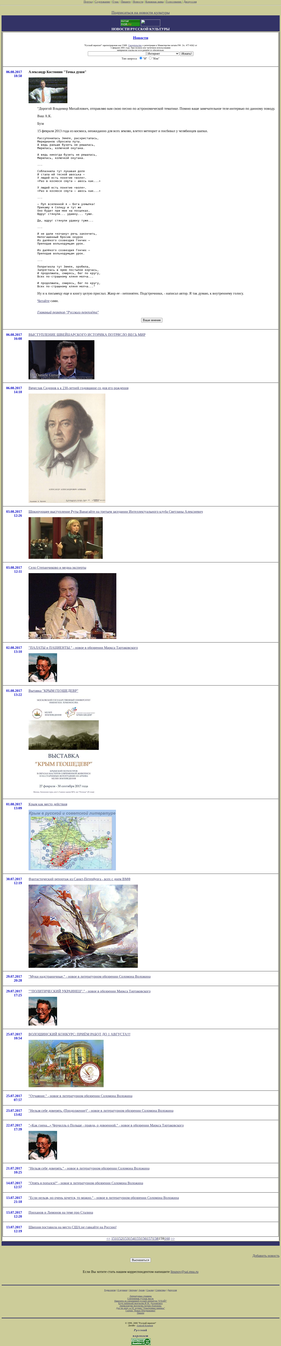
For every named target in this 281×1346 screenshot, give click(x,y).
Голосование (174, 1)
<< (108, 1238)
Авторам (133, 1290)
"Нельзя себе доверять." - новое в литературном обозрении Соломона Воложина (89, 1168)
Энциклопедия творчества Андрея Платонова (140, 1306)
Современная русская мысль (140, 1298)
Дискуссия (190, 1)
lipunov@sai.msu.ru (184, 1272)
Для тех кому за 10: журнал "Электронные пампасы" (140, 1308)
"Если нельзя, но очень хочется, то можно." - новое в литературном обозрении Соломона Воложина (104, 1198)
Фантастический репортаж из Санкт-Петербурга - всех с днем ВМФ (80, 879)
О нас (115, 1)
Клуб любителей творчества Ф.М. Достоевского (140, 1303)
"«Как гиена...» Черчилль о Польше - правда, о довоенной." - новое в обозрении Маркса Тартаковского (106, 1125)
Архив (142, 1290)
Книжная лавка (154, 1)
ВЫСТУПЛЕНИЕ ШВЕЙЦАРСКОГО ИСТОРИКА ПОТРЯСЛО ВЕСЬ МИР (87, 334)
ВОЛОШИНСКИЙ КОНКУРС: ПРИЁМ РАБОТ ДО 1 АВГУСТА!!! (79, 1034)
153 (125, 1238)
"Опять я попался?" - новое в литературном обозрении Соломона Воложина (86, 1183)
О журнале (122, 1290)
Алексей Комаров (145, 1325)
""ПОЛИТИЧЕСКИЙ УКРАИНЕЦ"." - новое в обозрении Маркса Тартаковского (90, 991)
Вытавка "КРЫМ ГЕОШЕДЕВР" (53, 691)
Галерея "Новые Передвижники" (141, 1310)
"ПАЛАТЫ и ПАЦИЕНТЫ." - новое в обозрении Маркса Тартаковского (83, 648)
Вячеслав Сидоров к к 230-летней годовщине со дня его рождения (78, 388)
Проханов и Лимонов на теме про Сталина (61, 1212)
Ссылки (150, 1290)
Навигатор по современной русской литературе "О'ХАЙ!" (140, 1301)
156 (143, 1238)
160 (167, 1238)
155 (137, 1238)
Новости (138, 1)
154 (131, 1238)
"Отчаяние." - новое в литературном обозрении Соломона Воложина (80, 1096)
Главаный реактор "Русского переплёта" (68, 312)
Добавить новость (265, 1256)
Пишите (126, 1)
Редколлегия (110, 1290)
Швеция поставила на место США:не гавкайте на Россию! (73, 1227)
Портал (88, 1)
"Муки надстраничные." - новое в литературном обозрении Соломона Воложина (90, 976)
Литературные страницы (141, 1296)
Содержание (102, 1)
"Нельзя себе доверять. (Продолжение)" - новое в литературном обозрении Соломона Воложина (101, 1110)
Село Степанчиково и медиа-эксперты (57, 567)
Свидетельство (135, 45)
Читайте (43, 301)
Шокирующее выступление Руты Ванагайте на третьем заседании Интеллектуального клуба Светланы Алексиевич (116, 511)
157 (149, 1238)
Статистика (160, 1290)
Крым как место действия (48, 804)
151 (114, 1238)
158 (155, 1238)
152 (119, 1238)
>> (173, 1238)
